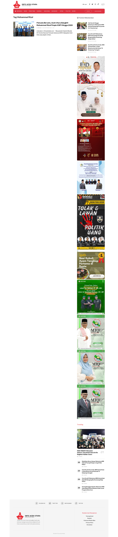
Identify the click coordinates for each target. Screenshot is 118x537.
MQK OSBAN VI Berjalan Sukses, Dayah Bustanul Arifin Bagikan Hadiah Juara (87, 452)
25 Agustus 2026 (92, 52)
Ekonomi (54, 11)
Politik (68, 11)
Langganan (98, 11)
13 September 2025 (47, 27)
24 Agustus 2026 (92, 41)
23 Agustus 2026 (92, 30)
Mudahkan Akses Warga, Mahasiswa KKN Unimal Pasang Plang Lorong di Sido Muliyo (93, 463)
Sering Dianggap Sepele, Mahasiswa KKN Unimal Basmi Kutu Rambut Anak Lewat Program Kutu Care (93, 488)
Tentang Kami (89, 516)
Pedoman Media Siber (89, 520)
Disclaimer (89, 524)
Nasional (47, 11)
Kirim (88, 11)
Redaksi (40, 27)
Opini (61, 11)
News (25, 11)
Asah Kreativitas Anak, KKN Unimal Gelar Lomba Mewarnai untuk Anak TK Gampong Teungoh (93, 471)
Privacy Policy (89, 522)
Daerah (39, 11)
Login (85, 4)
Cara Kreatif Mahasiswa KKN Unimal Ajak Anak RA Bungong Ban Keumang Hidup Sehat (93, 480)
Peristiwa (32, 11)
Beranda (19, 11)
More (74, 11)
